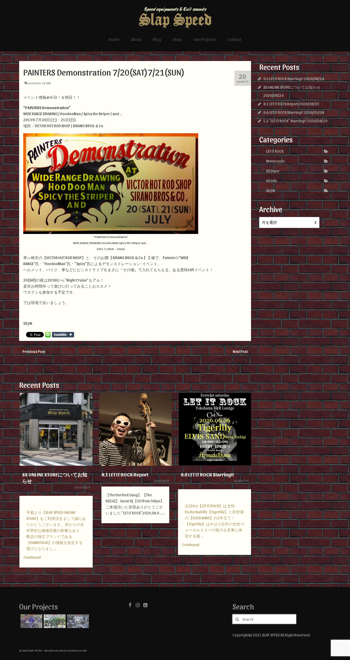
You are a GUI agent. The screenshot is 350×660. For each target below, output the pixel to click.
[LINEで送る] (48, 334)
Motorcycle (275, 161)
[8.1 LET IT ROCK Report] (135, 429)
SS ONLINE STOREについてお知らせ (291, 87)
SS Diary (272, 171)
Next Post (240, 351)
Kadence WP (79, 650)
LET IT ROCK (275, 151)
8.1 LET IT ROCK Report (280, 104)
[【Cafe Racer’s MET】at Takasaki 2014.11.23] (77, 621)
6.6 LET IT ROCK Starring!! (283, 112)
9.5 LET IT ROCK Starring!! (283, 78)
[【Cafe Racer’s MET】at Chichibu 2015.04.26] (54, 621)
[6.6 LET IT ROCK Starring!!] (214, 429)
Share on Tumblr (63, 334)
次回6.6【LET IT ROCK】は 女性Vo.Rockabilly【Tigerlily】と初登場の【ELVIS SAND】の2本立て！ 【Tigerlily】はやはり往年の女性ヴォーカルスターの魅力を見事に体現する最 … (214, 520)
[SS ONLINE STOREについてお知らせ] (56, 429)
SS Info (46, 83)
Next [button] (246, 483)
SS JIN (270, 190)
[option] (56, 483)
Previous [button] (24, 483)
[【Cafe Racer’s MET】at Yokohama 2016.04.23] (30, 621)
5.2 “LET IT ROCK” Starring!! (285, 120)
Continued (32, 557)
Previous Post (33, 351)
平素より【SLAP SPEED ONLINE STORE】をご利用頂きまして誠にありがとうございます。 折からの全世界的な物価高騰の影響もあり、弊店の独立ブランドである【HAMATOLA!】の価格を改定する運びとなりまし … (56, 530)
